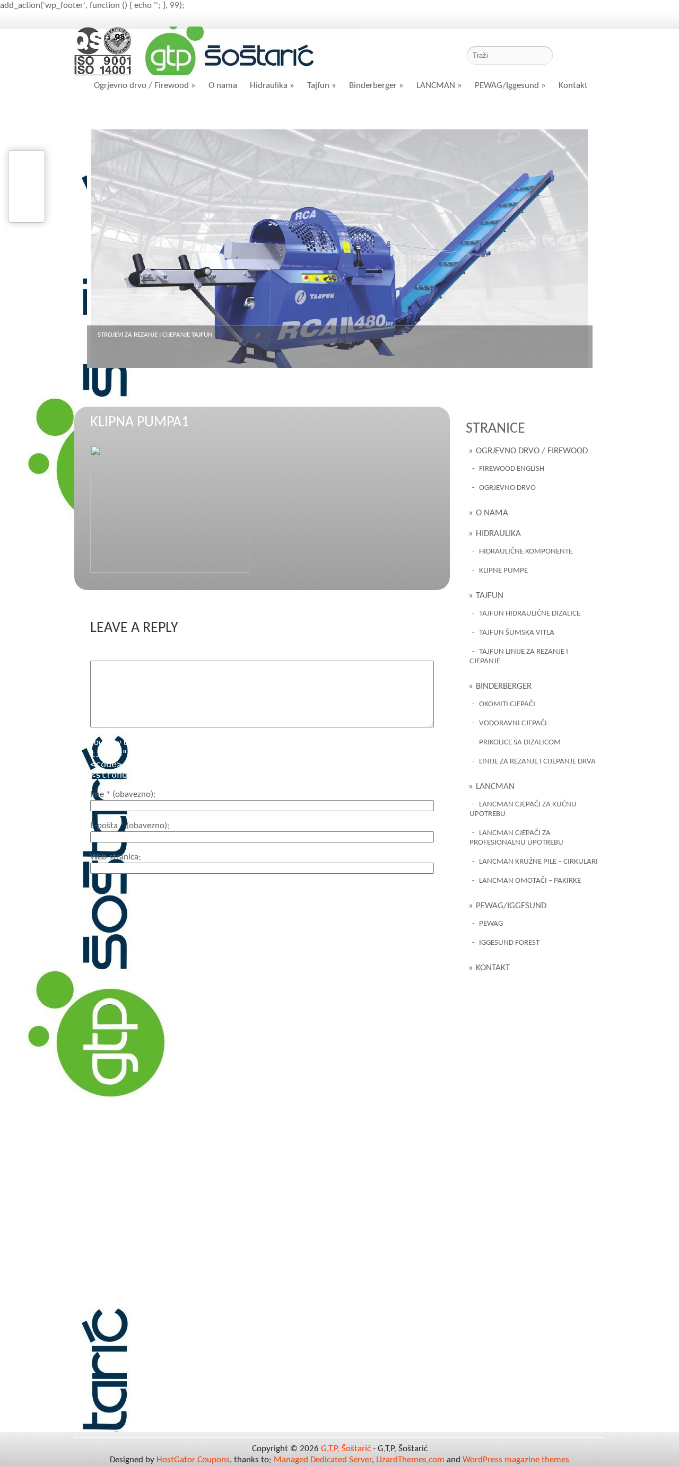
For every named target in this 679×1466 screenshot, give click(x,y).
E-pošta (128, 825)
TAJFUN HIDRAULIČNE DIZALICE (529, 614)
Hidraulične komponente (525, 552)
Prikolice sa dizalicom (520, 743)
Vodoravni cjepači (513, 723)
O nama (222, 85)
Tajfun (321, 85)
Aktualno (179, 113)
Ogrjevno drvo (507, 488)
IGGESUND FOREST (509, 943)
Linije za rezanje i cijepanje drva (537, 762)
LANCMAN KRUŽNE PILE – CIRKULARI (538, 862)
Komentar (108, 655)
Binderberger (376, 85)
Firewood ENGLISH (511, 469)
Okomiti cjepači (507, 704)
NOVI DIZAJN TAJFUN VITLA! (136, 334)
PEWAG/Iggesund (510, 85)
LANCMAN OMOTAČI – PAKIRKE (530, 881)
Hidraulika (272, 85)
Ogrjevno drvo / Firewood (145, 85)
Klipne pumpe (503, 571)
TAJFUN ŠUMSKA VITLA (516, 633)
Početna (117, 113)
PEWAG (491, 924)
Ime (121, 794)
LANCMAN (439, 85)
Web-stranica (114, 857)
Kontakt (573, 85)
